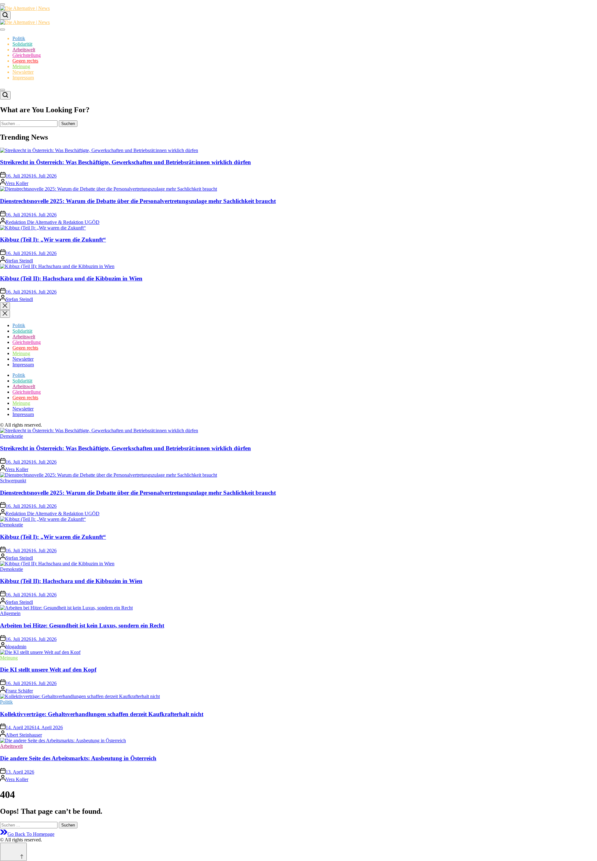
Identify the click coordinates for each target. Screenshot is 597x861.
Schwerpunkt (13, 480)
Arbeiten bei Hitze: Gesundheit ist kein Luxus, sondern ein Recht (82, 625)
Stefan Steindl (19, 260)
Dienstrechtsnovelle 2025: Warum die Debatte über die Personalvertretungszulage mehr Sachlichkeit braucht (138, 201)
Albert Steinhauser (24, 735)
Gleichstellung (26, 55)
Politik (18, 38)
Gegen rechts (25, 60)
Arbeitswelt (23, 49)
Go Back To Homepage (30, 834)
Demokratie (11, 436)
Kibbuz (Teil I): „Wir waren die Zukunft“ (53, 239)
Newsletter (23, 72)
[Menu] (2, 4)
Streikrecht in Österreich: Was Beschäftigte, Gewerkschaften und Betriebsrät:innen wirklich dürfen (125, 162)
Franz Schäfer (19, 690)
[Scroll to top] (13, 852)
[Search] (5, 15)
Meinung (21, 66)
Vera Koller (17, 183)
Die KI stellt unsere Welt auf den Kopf (48, 669)
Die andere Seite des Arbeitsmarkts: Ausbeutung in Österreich (78, 758)
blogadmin (16, 646)
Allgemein (10, 613)
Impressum (23, 77)
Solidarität (22, 44)
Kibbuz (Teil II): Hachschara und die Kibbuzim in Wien (71, 278)
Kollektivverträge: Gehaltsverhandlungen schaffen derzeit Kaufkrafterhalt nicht (101, 714)
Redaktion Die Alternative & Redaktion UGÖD (53, 222)
